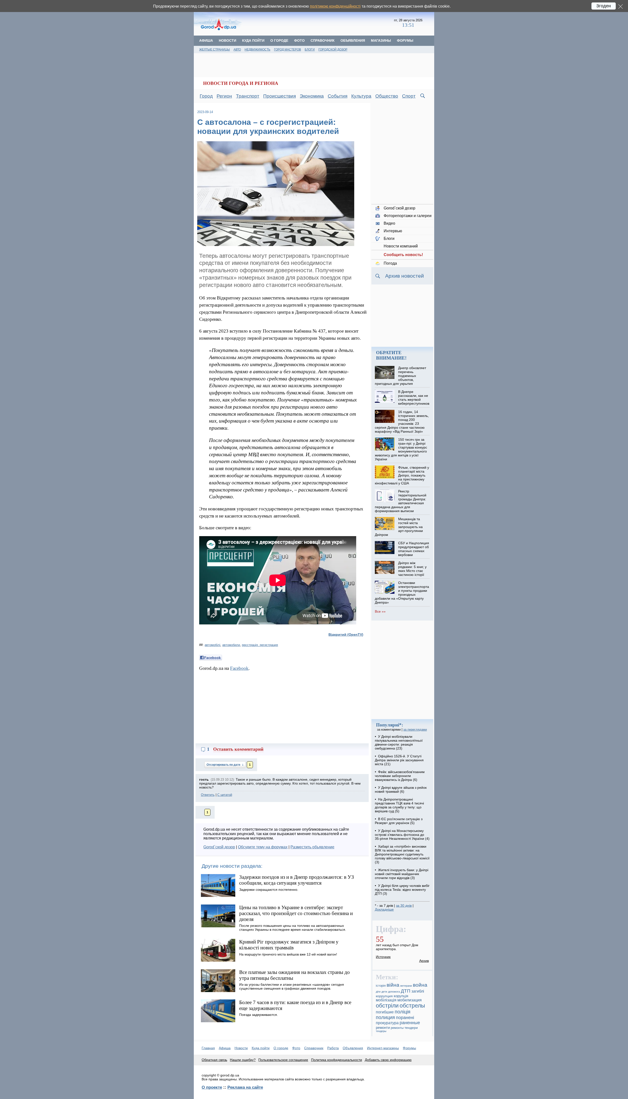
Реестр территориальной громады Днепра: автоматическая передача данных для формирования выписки (400, 501)
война (420, 985)
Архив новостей (404, 276)
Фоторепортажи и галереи (408, 216)
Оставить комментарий (238, 749)
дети (384, 991)
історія (381, 985)
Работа (333, 1048)
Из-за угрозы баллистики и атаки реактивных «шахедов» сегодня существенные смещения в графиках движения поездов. (291, 986)
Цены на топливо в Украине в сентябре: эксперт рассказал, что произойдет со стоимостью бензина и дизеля (296, 913)
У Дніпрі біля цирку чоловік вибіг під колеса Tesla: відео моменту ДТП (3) (402, 889)
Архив (424, 961)
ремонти (383, 1027)
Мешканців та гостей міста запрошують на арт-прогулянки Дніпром (399, 527)
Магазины (381, 40)
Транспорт (247, 96)
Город (206, 96)
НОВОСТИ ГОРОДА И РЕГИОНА (240, 83)
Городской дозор (332, 49)
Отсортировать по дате (224, 764)
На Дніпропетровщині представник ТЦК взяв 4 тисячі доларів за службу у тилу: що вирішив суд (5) (399, 805)
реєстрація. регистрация (260, 645)
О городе (279, 40)
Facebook (239, 668)
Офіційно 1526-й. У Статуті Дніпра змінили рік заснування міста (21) (399, 760)
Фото (299, 40)
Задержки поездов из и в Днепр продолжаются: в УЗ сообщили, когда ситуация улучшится (296, 880)
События (337, 96)
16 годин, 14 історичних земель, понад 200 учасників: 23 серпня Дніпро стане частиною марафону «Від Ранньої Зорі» (402, 421)
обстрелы (412, 1005)
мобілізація (386, 1000)
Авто (237, 49)
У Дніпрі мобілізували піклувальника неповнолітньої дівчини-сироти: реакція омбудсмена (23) (399, 742)
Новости (227, 40)
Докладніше (384, 909)
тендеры (381, 1031)
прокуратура (387, 1023)
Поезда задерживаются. (258, 1015)
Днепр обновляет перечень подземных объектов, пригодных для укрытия (400, 376)
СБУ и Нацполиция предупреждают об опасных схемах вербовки (413, 549)
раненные (410, 1022)
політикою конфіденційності (335, 6)
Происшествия (279, 96)
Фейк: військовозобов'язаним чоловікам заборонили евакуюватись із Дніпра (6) (400, 776)
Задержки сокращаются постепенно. (268, 890)
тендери (411, 1028)
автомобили (231, 645)
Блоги (310, 49)
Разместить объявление (312, 847)
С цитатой (224, 795)
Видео (389, 223)
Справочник (323, 40)
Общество (386, 96)
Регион (224, 96)
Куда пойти (253, 40)
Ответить (208, 795)
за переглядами (415, 729)
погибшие (385, 1012)
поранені (405, 1017)
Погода (390, 263)
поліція (402, 1011)
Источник (383, 957)
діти (378, 991)
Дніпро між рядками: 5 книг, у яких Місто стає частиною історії (412, 569)
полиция (385, 1017)
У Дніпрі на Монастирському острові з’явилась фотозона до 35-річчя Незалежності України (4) (402, 834)
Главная (208, 1048)
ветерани (406, 985)
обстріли (387, 1005)
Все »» (380, 611)
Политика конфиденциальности (336, 1060)
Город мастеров (287, 49)
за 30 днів (404, 905)
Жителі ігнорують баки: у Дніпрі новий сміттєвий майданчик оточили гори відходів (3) (401, 874)
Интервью (393, 231)
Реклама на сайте (245, 1087)
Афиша (206, 40)
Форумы (405, 40)
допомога (394, 991)
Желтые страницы (214, 49)
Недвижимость (257, 49)
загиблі (417, 991)
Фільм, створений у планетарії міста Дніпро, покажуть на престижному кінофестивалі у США (402, 475)
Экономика (312, 96)
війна (393, 985)
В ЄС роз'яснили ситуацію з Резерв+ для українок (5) (398, 821)
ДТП (405, 991)
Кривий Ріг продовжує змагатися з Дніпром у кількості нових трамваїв (289, 944)
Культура (361, 96)
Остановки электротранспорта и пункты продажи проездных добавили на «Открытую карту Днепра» (402, 592)
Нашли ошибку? (243, 1060)
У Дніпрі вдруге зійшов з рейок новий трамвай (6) (401, 789)
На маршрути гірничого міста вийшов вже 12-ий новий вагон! (288, 954)
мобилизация (409, 1000)
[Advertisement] (318, 23)
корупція (401, 996)
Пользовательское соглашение (283, 1060)
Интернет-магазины (383, 1048)
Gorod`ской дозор (219, 847)
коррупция (384, 996)
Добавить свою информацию (388, 1060)
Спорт (409, 96)
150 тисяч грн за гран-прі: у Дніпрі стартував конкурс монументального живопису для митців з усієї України (401, 449)
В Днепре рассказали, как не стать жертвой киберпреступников (413, 397)
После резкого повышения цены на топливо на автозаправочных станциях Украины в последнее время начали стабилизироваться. (292, 927)
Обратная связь (214, 1060)
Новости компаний (401, 246)
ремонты (397, 1028)
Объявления (352, 40)
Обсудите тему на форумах (263, 847)
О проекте (212, 1087)
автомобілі (212, 645)
